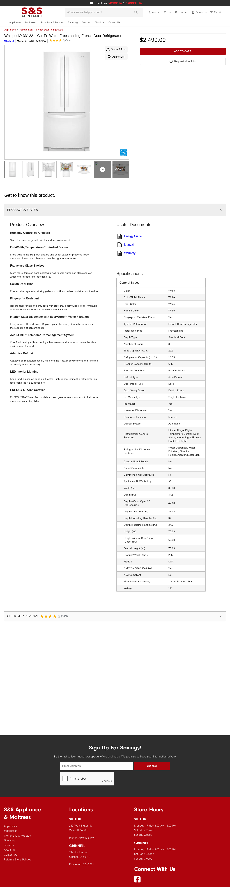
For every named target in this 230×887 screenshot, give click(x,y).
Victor (75, 819)
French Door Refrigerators (49, 29)
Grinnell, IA (133, 3)
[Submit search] (136, 12)
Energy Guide (133, 236)
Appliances (15, 22)
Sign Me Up (152, 766)
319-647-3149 (86, 837)
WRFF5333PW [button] (37, 41)
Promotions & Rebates (52, 22)
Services (86, 22)
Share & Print (118, 49)
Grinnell (77, 846)
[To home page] (31, 12)
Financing (73, 22)
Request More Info (185, 61)
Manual (129, 244)
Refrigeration (26, 29)
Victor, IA (115, 3)
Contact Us (114, 22)
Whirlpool (9, 41)
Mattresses (30, 22)
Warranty (129, 253)
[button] (150, 12)
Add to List (118, 56)
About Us (99, 22)
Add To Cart (182, 51)
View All (120, 169)
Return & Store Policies (17, 859)
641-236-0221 (86, 864)
